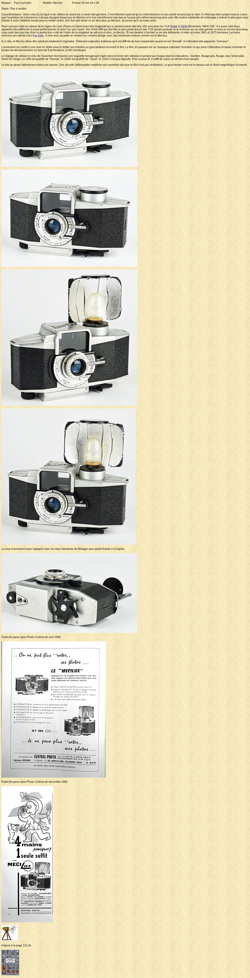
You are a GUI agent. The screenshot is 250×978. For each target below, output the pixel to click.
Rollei (173, 26)
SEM (184, 26)
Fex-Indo (38, 35)
